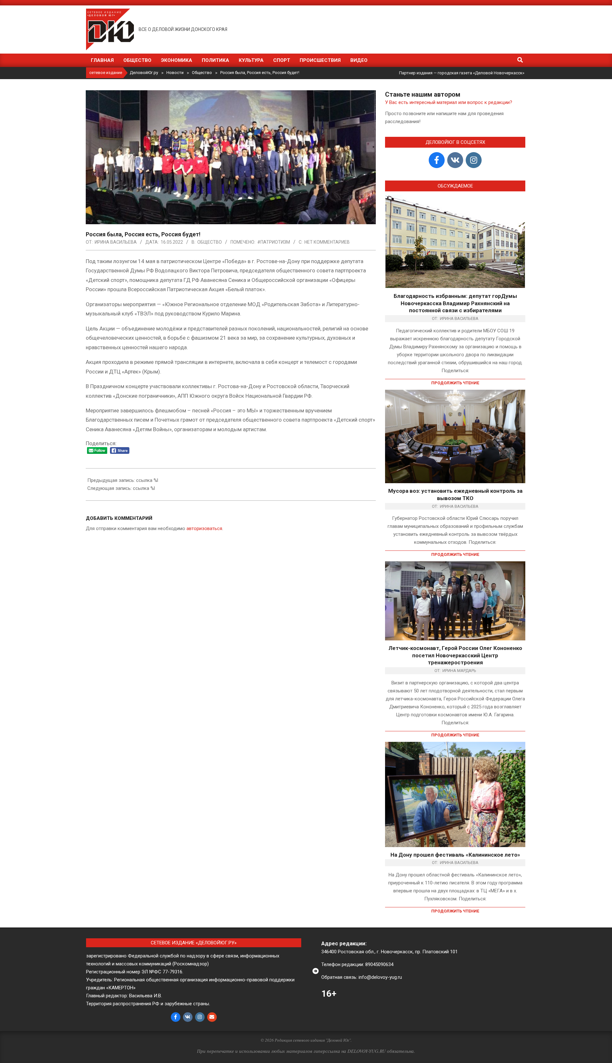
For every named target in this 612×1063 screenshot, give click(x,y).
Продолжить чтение (455, 382)
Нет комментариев (327, 242)
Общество (209, 242)
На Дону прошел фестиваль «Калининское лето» (455, 855)
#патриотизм (273, 242)
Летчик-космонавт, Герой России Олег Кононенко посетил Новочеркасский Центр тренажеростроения (455, 655)
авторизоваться (204, 528)
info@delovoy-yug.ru (380, 977)
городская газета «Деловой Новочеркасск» (481, 72)
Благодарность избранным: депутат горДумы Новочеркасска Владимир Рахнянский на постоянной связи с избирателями (455, 303)
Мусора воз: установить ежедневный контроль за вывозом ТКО (455, 494)
